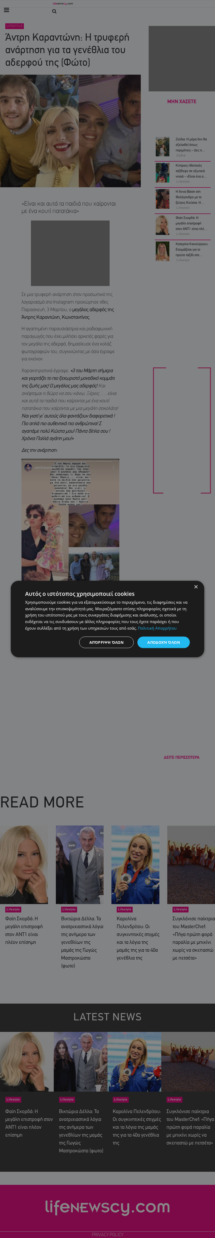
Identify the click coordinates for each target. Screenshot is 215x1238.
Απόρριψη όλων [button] (106, 642)
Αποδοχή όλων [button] (163, 642)
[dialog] (107, 619)
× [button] (196, 587)
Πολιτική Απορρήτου (157, 627)
